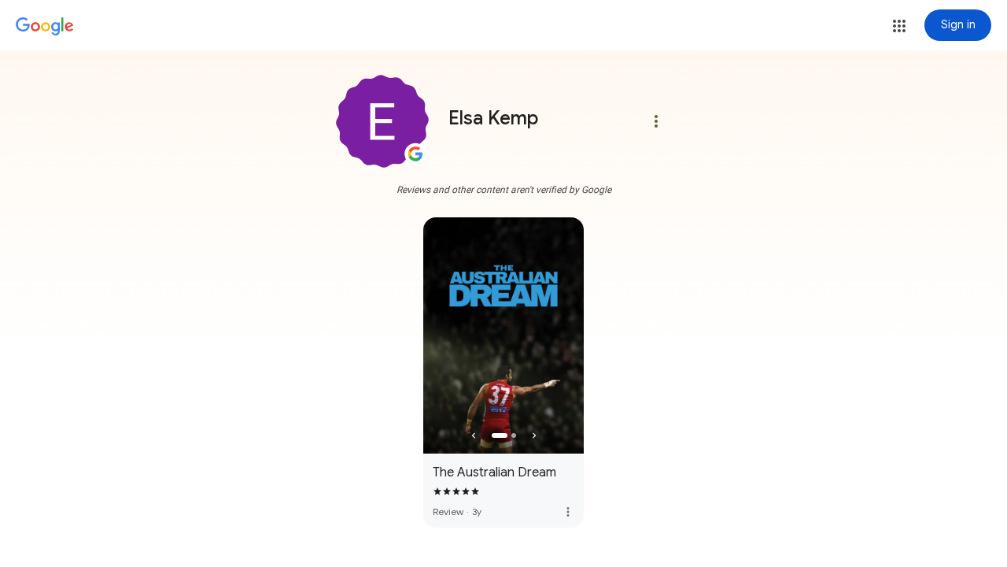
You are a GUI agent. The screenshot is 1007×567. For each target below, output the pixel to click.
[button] (899, 26)
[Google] (45, 26)
